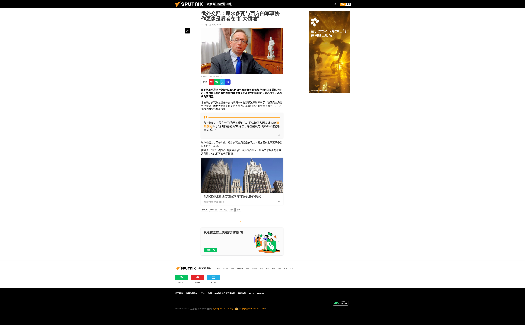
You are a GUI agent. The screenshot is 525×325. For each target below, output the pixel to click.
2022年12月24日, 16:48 (211, 24)
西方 (231, 210)
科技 (279, 268)
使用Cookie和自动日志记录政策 (221, 293)
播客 (261, 268)
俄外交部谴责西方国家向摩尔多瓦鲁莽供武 (232, 196)
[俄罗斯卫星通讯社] (190, 7)
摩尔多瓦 (223, 210)
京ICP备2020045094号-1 (223, 309)
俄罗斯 (204, 210)
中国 (218, 268)
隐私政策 (242, 293)
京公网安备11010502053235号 (251, 308)
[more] (279, 135)
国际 (232, 268)
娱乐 (291, 268)
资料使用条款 (192, 293)
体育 (285, 268)
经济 (267, 268)
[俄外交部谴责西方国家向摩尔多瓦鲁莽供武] (242, 175)
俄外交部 (213, 210)
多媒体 (254, 268)
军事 (238, 210)
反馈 (203, 293)
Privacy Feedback (256, 293)
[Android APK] (340, 303)
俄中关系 (240, 268)
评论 (247, 268)
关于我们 (179, 293)
